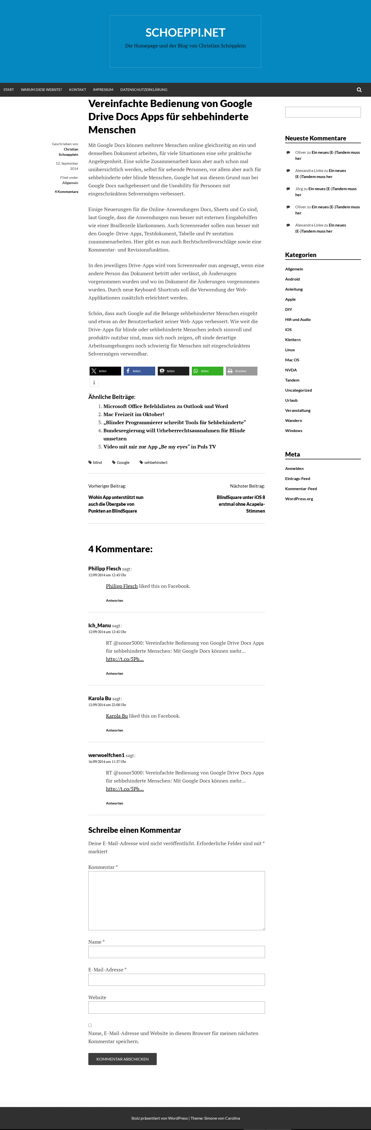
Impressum (103, 89)
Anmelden (294, 468)
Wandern (293, 420)
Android (292, 279)
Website (97, 997)
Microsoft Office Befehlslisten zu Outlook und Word (165, 406)
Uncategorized (298, 390)
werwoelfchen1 (106, 755)
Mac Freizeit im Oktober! (133, 414)
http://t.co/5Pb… (125, 659)
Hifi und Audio (298, 319)
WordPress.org (299, 498)
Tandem (292, 380)
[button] (105, 371)
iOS (288, 329)
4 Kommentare (66, 191)
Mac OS (292, 359)
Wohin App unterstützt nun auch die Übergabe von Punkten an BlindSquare (115, 504)
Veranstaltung (297, 410)
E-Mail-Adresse (107, 969)
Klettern (293, 339)
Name (96, 941)
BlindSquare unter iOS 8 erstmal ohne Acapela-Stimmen (241, 504)
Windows (293, 430)
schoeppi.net (186, 32)
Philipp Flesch (104, 568)
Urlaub (291, 400)
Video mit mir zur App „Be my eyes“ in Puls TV (159, 446)
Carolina (232, 1118)
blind (97, 462)
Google (123, 462)
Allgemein (70, 183)
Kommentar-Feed (301, 488)
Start (9, 89)
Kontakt (77, 89)
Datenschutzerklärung (143, 89)
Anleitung (294, 289)
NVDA (291, 369)
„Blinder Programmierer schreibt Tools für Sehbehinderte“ (174, 422)
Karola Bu (99, 698)
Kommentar (103, 867)
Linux (290, 349)
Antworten (114, 600)
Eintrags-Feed (297, 478)
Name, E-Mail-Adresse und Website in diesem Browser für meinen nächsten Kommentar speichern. (173, 1037)
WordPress (178, 1118)
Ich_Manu (99, 625)
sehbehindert (156, 462)
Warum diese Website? (41, 89)
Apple (290, 299)
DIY (288, 309)
